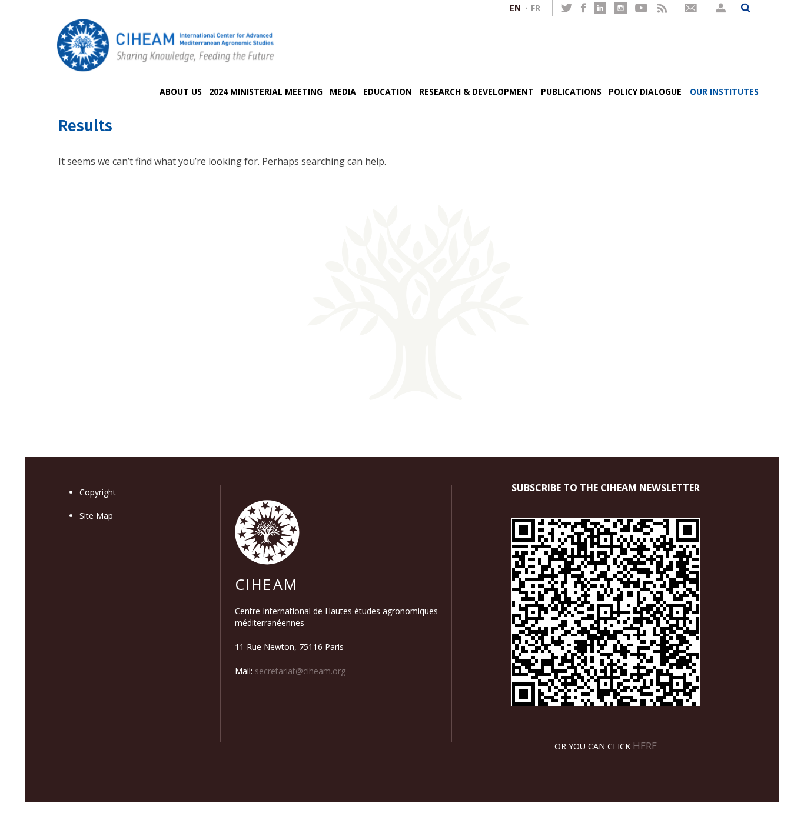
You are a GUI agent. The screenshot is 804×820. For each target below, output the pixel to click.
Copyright (97, 492)
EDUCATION (387, 91)
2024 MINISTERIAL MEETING (266, 91)
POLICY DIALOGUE (645, 91)
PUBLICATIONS (571, 91)
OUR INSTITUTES (724, 91)
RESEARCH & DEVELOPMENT (476, 91)
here (645, 745)
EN (515, 8)
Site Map (96, 515)
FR (535, 8)
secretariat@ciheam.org (300, 670)
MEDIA (343, 91)
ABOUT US (181, 91)
